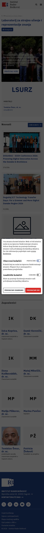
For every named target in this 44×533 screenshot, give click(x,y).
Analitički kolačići (12, 275)
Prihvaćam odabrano (14, 290)
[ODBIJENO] (38, 277)
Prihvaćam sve (33, 290)
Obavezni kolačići (12, 261)
